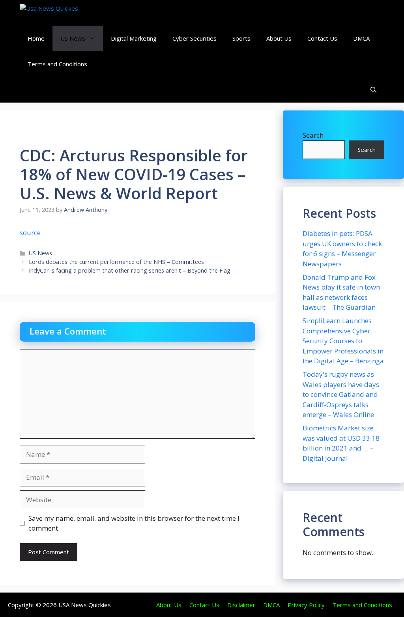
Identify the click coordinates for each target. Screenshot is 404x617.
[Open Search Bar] (373, 90)
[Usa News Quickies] (64, 13)
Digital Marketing (134, 38)
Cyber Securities (194, 38)
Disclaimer (241, 605)
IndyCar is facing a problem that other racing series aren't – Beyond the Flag (129, 270)
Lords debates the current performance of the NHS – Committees (116, 261)
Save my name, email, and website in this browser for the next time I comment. (133, 523)
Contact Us (322, 38)
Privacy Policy (306, 605)
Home (36, 38)
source (30, 232)
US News (72, 38)
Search (313, 135)
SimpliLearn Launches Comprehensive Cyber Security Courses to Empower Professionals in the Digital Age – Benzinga (343, 340)
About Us (279, 38)
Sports (241, 38)
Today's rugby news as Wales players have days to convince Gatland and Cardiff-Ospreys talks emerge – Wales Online (341, 394)
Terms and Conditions (57, 64)
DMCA (361, 38)
